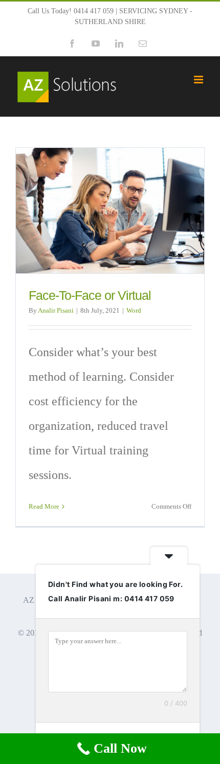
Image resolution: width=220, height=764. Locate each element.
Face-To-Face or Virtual (90, 295)
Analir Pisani (56, 310)
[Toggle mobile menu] (199, 79)
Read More (44, 506)
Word (133, 310)
